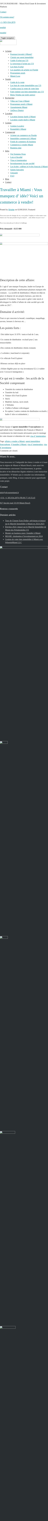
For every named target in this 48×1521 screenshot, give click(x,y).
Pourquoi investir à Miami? (21, 54)
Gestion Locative (17, 126)
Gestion (8, 123)
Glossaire (14, 173)
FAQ (12, 176)
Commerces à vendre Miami (21, 145)
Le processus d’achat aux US (22, 64)
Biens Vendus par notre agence (22, 95)
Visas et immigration (18, 160)
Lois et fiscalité (16, 157)
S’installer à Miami (18, 444)
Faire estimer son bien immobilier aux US (27, 92)
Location (8, 113)
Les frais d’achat (17, 67)
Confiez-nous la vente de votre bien (24, 88)
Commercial (10, 132)
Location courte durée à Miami (22, 120)
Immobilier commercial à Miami (23, 138)
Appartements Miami (18, 107)
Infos (7, 151)
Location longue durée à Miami (23, 117)
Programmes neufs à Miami (21, 104)
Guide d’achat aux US (19, 60)
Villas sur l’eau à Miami (19, 101)
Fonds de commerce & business (23, 142)
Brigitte (11, 209)
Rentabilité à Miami (18, 129)
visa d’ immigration (38, 436)
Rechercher (9, 98)
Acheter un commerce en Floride (23, 135)
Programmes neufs (17, 73)
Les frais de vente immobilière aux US (25, 85)
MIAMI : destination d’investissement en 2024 (24, 536)
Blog (7, 179)
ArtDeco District (17, 110)
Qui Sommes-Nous (18, 154)
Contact (8, 182)
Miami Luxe (15, 76)
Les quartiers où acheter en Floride (24, 70)
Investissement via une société (22, 163)
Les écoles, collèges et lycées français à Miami (29, 166)
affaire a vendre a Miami (15, 441)
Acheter (8, 51)
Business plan (15, 148)
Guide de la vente (17, 82)
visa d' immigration (35, 444)
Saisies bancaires (17, 170)
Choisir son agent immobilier (22, 57)
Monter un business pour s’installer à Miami (22, 533)
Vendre (8, 79)
